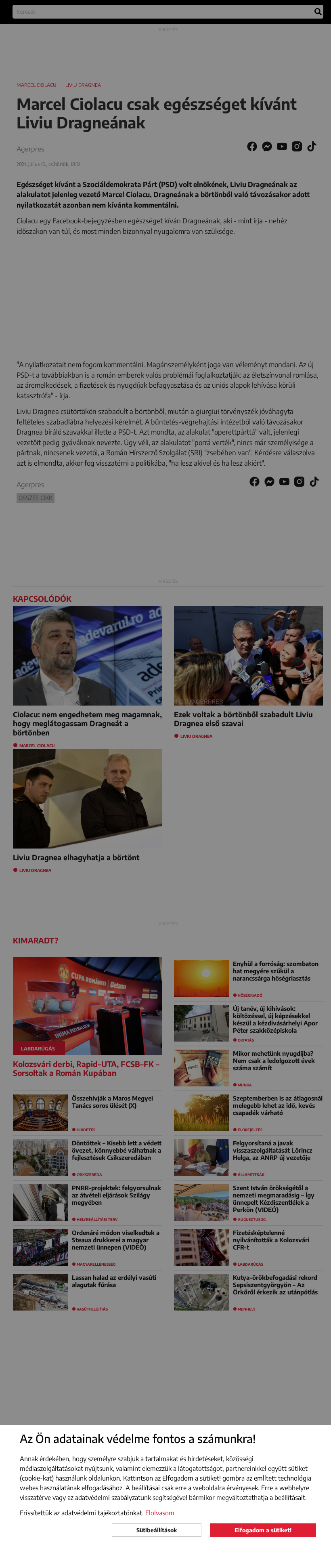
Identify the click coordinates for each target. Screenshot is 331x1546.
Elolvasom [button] (159, 1513)
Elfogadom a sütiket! (263, 1530)
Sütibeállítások (156, 1530)
